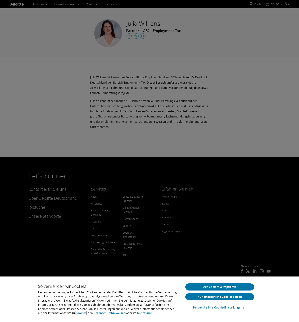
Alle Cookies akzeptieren (219, 287)
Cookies (81, 313)
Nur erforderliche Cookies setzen (219, 297)
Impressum (145, 313)
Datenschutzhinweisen (109, 313)
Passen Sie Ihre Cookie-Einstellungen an (219, 307)
